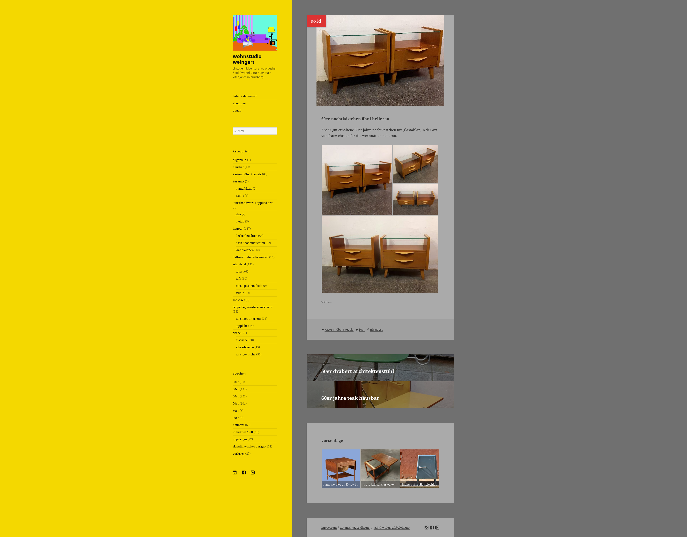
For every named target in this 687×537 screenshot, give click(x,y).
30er (236, 382)
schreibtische (245, 347)
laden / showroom (245, 96)
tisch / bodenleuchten (250, 243)
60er (236, 396)
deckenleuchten (246, 236)
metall (240, 221)
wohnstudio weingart (247, 59)
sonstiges (239, 300)
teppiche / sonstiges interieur (253, 307)
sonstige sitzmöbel (248, 286)
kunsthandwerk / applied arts (253, 203)
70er (236, 403)
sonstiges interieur (248, 319)
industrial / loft (243, 432)
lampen (238, 229)
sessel (239, 271)
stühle (240, 293)
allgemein (239, 160)
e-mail (237, 110)
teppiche (242, 326)
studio (240, 196)
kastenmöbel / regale (247, 174)
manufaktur (244, 188)
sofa (238, 279)
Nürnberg (376, 329)
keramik (238, 181)
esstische (242, 340)
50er (236, 389)
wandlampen (245, 250)
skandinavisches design (249, 446)
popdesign (240, 439)
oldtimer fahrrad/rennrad (251, 257)
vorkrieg (239, 454)
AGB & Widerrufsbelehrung (392, 527)
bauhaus (238, 425)
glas (238, 214)
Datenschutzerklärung (355, 527)
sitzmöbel (239, 264)
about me (239, 103)
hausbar (238, 167)
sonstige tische (245, 354)
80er (236, 411)
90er (236, 418)
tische (237, 333)
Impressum (329, 527)
